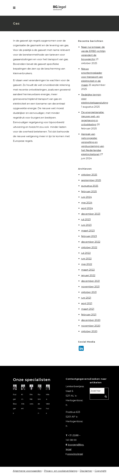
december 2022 (90, 241)
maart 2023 (88, 230)
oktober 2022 (89, 247)
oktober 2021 (89, 292)
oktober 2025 (89, 174)
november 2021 (90, 286)
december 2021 (90, 280)
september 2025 (91, 180)
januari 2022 (88, 275)
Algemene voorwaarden (27, 470)
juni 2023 (86, 225)
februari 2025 (89, 191)
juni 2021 (86, 297)
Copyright (100, 470)
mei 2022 (86, 264)
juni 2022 (86, 258)
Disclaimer (86, 470)
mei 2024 (86, 202)
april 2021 (86, 303)
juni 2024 (86, 197)
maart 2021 (87, 308)
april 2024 (87, 208)
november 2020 (90, 325)
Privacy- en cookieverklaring (60, 470)
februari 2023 (89, 236)
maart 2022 (88, 269)
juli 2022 (86, 252)
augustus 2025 (89, 185)
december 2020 (90, 320)
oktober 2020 (89, 331)
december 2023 (90, 213)
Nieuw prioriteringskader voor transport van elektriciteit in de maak (92, 76)
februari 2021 (88, 314)
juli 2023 (86, 219)
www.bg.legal (75, 453)
